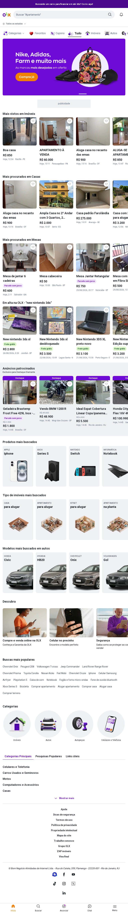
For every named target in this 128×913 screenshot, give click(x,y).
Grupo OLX (64, 846)
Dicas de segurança (64, 814)
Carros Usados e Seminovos (20, 772)
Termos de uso (64, 820)
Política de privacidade (64, 825)
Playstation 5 (20, 680)
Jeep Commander (70, 666)
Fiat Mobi (61, 673)
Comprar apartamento (43, 686)
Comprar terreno (11, 693)
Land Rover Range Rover (95, 666)
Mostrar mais (66, 798)
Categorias (15, 33)
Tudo (77, 33)
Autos (113, 33)
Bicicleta (24, 686)
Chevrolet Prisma (12, 673)
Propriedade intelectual (64, 830)
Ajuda (64, 809)
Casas (6, 790)
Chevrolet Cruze (77, 673)
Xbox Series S (10, 686)
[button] (64, 15)
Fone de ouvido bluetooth (104, 680)
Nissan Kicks (47, 673)
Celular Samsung (107, 673)
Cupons (60, 33)
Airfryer (7, 680)
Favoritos (40, 33)
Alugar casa (106, 686)
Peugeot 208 (27, 666)
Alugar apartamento (68, 686)
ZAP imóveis (64, 851)
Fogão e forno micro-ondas (74, 680)
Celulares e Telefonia (16, 766)
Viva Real (64, 856)
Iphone (92, 673)
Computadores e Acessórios (21, 784)
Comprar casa (89, 686)
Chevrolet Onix (10, 666)
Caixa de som (37, 680)
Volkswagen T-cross (47, 666)
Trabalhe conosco (64, 841)
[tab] (18, 756)
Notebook (52, 680)
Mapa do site (64, 835)
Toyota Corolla (31, 673)
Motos (7, 778)
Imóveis (95, 33)
